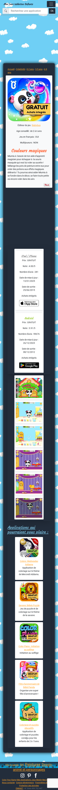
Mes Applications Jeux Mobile (29, 780)
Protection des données (29, 785)
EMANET (19, 788)
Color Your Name (9, 780)
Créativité (20, 69)
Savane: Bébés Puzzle (29, 605)
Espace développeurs (25, 782)
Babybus (36, 125)
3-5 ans (38, 69)
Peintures (32, 764)
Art (22, 764)
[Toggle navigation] (51, 4)
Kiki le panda (12, 764)
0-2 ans (30, 69)
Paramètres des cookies (45, 782)
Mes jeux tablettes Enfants (18, 4)
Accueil (11, 69)
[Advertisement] (29, 38)
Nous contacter (8, 782)
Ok (52, 10)
